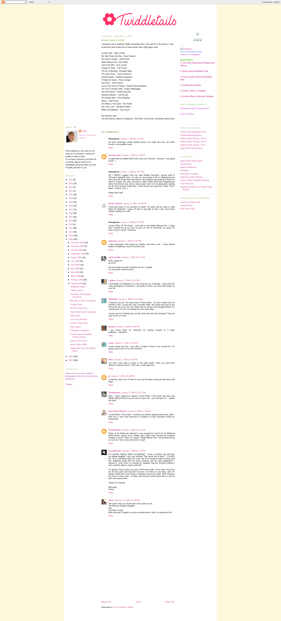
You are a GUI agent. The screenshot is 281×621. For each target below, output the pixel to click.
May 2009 (75, 269)
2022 (71, 191)
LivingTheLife (114, 451)
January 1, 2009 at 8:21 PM (128, 280)
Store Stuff (74, 315)
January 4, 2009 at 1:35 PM (139, 411)
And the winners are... (79, 308)
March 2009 (76, 276)
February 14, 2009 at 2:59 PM (127, 500)
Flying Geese (186, 164)
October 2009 (77, 250)
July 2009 (75, 261)
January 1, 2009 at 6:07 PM (129, 241)
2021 (71, 194)
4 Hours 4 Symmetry (79, 323)
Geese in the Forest (78, 341)
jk (109, 376)
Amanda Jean (114, 155)
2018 (71, 206)
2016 (71, 213)
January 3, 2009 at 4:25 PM (125, 359)
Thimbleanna (114, 393)
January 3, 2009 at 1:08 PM (126, 343)
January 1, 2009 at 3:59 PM (134, 203)
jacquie (111, 327)
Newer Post (106, 602)
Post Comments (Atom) (123, 607)
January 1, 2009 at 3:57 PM (132, 172)
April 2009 (75, 272)
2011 (71, 232)
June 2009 (75, 265)
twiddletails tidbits (77, 287)
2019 (71, 202)
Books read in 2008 (78, 344)
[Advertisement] (82, 77)
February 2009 (77, 280)
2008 (71, 356)
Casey (111, 343)
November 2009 (78, 246)
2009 (71, 239)
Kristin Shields (115, 203)
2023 (71, 187)
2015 (71, 217)
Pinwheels (184, 170)
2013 (71, 224)
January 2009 (77, 283)
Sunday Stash (76, 304)
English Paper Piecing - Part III (193, 138)
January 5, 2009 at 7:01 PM (133, 451)
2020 (71, 198)
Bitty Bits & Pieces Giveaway (82, 301)
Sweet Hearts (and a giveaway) (83, 312)
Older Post (170, 602)
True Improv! (75, 327)
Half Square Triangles (189, 174)
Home (138, 602)
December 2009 (78, 242)
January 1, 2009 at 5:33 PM (132, 222)
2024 (71, 183)
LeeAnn (111, 280)
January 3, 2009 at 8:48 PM (122, 376)
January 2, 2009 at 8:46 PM (127, 327)
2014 (71, 221)
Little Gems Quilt (187, 209)
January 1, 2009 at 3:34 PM (133, 155)
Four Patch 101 (186, 184)
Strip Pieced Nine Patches (191, 177)
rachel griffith (114, 257)
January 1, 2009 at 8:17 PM (133, 257)
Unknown (112, 241)
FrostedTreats (114, 430)
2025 (71, 180)
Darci (110, 359)
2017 (71, 209)
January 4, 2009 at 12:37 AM (133, 393)
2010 (71, 235)
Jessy (111, 500)
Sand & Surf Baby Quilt (190, 202)
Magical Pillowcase (188, 167)
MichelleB (112, 299)
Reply (110, 148)
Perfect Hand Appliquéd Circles (193, 132)
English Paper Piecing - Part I (192, 145)
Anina (84, 131)
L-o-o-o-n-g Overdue (78, 319)
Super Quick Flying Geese (191, 148)
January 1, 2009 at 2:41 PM (132, 139)
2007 (71, 360)
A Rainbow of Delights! (79, 330)
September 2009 (78, 254)
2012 (71, 228)
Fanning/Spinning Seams (191, 135)
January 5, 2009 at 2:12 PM (133, 430)
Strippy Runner (186, 205)
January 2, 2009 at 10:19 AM (130, 299)
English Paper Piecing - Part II (193, 142)
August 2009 (76, 257)
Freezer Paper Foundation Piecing (194, 180)
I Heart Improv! (76, 290)
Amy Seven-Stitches (117, 411)
